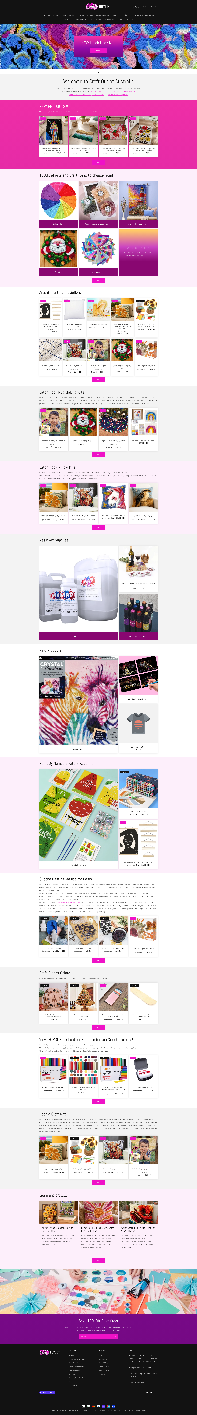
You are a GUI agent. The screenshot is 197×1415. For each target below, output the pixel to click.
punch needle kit (98, 94)
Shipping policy (115, 1410)
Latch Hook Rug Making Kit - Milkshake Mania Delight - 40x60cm (53, 149)
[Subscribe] (115, 1336)
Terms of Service (104, 1370)
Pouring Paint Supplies (77, 1378)
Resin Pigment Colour (137, 636)
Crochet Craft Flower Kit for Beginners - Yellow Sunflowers (146, 325)
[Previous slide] (89, 71)
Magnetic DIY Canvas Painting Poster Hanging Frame (50, 325)
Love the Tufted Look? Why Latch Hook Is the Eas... (97, 1229)
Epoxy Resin (77, 636)
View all (98, 163)
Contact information (127, 1410)
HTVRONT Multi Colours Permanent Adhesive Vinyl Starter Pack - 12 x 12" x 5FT (113, 1089)
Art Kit (57, 272)
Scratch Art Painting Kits (137, 699)
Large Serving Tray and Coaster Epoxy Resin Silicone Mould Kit (138, 584)
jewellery (61, 902)
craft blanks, (129, 91)
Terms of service (104, 1410)
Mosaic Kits (77, 749)
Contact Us (103, 1355)
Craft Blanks (57, 224)
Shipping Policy (104, 1367)
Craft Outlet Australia (61, 1410)
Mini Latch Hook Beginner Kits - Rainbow (143, 440)
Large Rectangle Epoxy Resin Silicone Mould (146, 366)
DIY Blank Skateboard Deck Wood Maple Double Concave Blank (143, 1015)
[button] (41, 7)
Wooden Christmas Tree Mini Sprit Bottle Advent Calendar (83, 1015)
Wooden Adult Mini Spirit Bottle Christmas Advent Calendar (54, 1015)
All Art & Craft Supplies (77, 1359)
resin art (93, 91)
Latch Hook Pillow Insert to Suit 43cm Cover (74, 325)
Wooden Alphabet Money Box (98, 324)
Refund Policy (104, 1374)
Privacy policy (94, 1410)
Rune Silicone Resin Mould (83, 948)
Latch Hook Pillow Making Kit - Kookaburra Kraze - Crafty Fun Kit (143, 516)
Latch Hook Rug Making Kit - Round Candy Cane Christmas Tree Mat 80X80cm (113, 441)
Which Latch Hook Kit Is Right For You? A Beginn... (138, 1229)
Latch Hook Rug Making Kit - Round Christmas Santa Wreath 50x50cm (122, 366)
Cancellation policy (141, 1410)
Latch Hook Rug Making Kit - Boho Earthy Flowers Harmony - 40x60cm (143, 149)
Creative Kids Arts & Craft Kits (138, 248)
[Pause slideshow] (107, 71)
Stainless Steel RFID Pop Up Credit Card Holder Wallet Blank (113, 1015)
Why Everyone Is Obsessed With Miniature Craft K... (57, 1229)
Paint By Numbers (77, 865)
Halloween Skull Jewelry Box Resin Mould (113, 948)
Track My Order (104, 1359)
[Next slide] (102, 71)
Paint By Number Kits (76, 1367)
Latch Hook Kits (74, 1370)
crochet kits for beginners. (118, 94)
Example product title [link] (138, 747)
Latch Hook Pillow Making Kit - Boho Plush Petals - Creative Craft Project (122, 326)
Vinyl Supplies (97, 272)
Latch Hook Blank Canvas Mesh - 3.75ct (51, 366)
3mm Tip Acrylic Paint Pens (138, 811)
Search (71, 1355)
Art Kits (71, 1381)
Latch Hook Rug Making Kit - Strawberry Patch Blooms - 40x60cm (113, 149)
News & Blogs (103, 1363)
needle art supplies (83, 94)
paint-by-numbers (104, 91)
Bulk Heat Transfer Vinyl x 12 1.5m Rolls (53, 1087)
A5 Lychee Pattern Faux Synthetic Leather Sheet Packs (83, 1088)
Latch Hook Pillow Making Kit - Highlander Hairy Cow (74, 366)
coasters (69, 902)
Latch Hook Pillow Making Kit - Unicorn (113, 515)
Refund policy (84, 1410)
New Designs (99, 50)
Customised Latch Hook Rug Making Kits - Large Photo (98, 366)
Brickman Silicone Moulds (53, 948)
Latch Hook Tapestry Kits (137, 224)
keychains (77, 902)
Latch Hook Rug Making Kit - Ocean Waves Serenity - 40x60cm (83, 149)
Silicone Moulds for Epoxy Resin (97, 224)
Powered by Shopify (73, 1410)
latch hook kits (117, 91)
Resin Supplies (74, 1363)
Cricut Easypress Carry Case (143, 1087)
